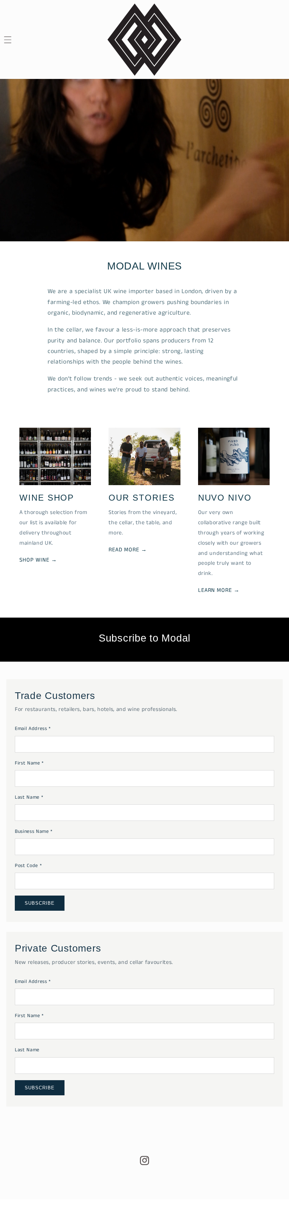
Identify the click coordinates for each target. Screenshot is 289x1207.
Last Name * (29, 797)
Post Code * (28, 865)
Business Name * (34, 831)
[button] (16, 39)
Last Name (27, 1049)
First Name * (29, 763)
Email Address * (33, 728)
